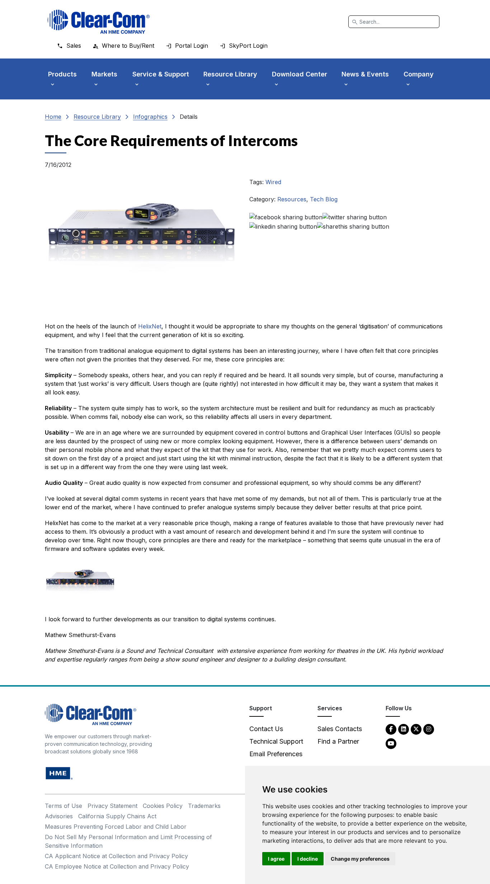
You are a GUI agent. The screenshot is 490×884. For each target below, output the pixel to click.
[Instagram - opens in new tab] (428, 729)
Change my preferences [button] (360, 859)
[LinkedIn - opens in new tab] (403, 729)
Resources (291, 199)
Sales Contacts (339, 729)
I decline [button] (307, 859)
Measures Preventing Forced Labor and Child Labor (116, 826)
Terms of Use (63, 805)
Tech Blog (324, 199)
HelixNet (149, 326)
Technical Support (276, 741)
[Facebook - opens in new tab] (391, 729)
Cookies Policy (163, 805)
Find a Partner (338, 741)
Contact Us (266, 729)
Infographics (150, 116)
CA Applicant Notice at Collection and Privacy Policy (116, 856)
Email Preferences (275, 754)
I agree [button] (276, 859)
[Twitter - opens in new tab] (416, 729)
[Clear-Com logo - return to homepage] (98, 22)
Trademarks (204, 805)
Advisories (59, 816)
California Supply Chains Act (117, 816)
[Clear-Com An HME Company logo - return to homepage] (90, 714)
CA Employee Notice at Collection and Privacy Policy (117, 866)
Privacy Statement (112, 805)
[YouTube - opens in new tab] (391, 743)
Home (53, 116)
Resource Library (97, 116)
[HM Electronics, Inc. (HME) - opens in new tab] (59, 773)
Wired (273, 182)
